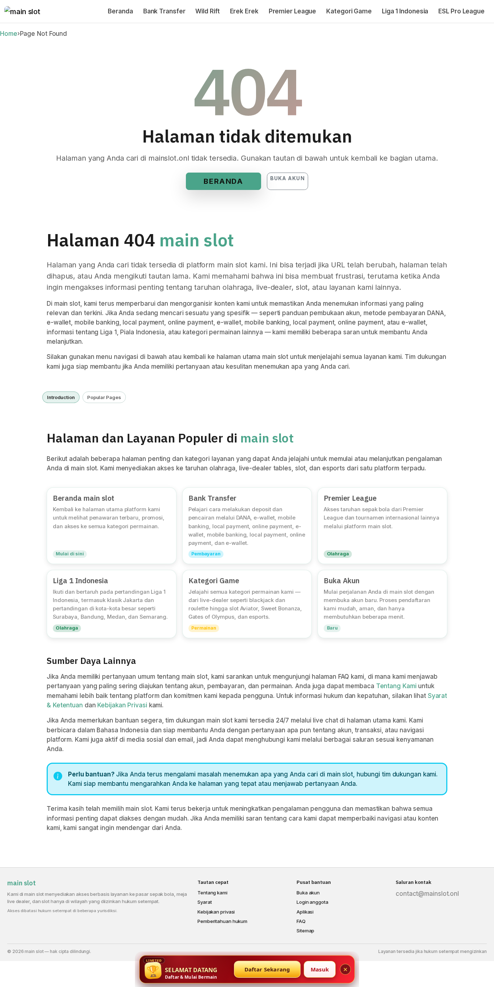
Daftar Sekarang (267, 969)
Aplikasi (305, 912)
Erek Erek (244, 11)
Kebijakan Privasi (122, 705)
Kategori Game (349, 11)
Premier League (292, 11)
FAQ (301, 921)
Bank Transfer (164, 11)
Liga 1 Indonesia (405, 11)
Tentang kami (212, 892)
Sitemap (305, 930)
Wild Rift (207, 11)
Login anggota (312, 902)
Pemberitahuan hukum (222, 921)
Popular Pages (104, 397)
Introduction (61, 397)
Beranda (120, 11)
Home (8, 33)
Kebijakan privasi (216, 912)
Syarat (204, 902)
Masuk (320, 969)
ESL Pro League (461, 11)
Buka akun (287, 178)
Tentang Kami (396, 686)
